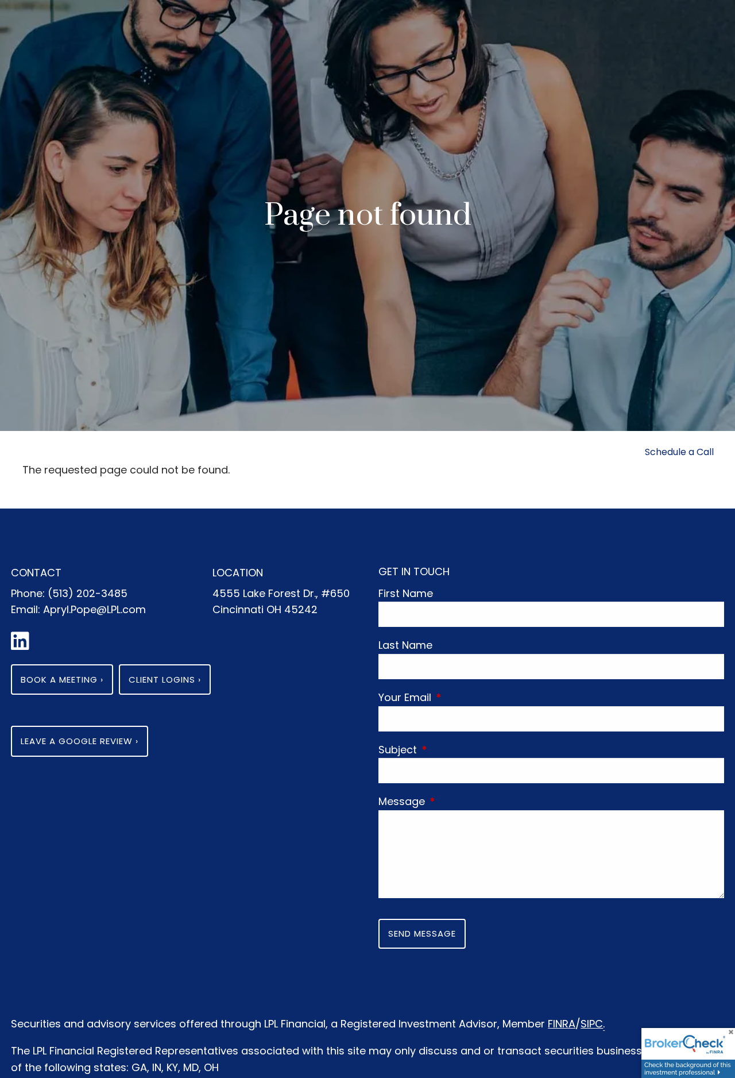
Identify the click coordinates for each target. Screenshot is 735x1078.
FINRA (561, 1024)
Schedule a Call (679, 452)
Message (455, 801)
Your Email (458, 697)
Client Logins (165, 679)
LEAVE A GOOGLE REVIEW (79, 741)
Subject (451, 749)
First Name (405, 593)
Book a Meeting (62, 679)
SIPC (592, 1024)
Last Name (405, 645)
